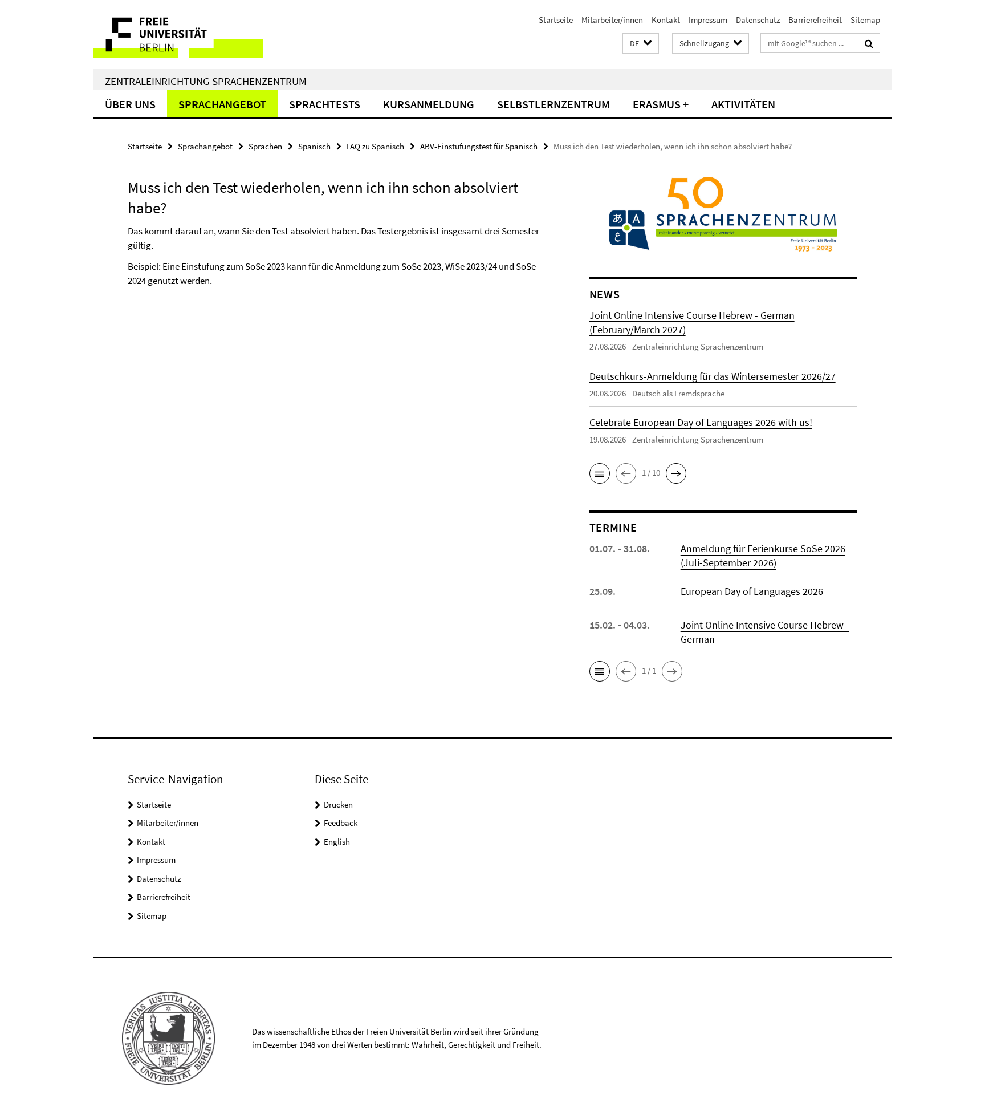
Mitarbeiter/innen (612, 19)
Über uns (130, 104)
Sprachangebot (222, 104)
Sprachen (265, 146)
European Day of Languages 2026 (752, 591)
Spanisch (314, 146)
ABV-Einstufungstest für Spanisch (479, 146)
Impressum (708, 19)
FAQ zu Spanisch (375, 146)
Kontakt (666, 19)
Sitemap (865, 19)
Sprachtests (324, 104)
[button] (640, 43)
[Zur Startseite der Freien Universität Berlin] (188, 34)
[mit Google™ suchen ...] (869, 43)
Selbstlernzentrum (553, 104)
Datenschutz (758, 19)
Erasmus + (661, 104)
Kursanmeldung (428, 104)
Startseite (556, 19)
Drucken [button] (338, 804)
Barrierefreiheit (815, 19)
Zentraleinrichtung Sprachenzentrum (206, 81)
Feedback (340, 822)
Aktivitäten (743, 104)
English (337, 841)
